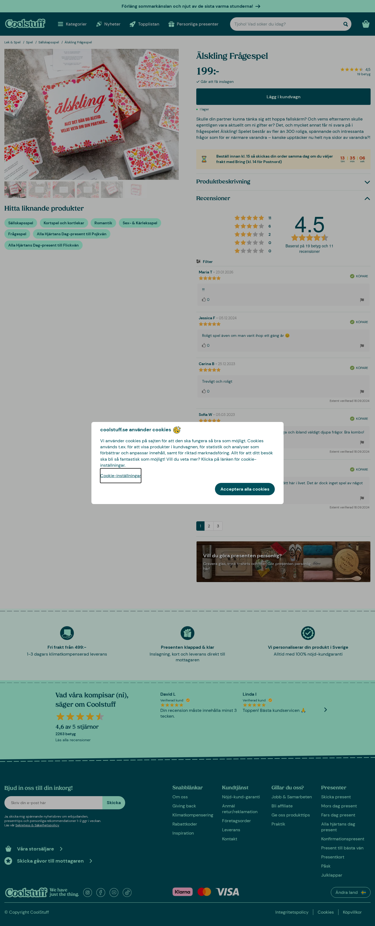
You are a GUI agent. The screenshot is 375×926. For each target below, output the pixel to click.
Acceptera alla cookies (244, 489)
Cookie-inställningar (120, 476)
